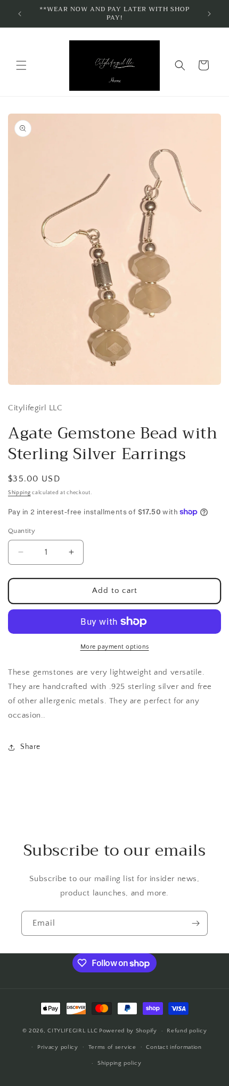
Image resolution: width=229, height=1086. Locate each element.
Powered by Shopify (128, 1031)
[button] (21, 65)
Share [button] (30, 747)
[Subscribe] (195, 923)
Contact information (173, 1047)
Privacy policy (57, 1047)
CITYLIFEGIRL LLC (72, 1031)
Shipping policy (119, 1063)
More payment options (114, 646)
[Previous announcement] (19, 13)
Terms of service (112, 1047)
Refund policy (187, 1031)
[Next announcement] (209, 13)
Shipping (19, 493)
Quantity (21, 531)
